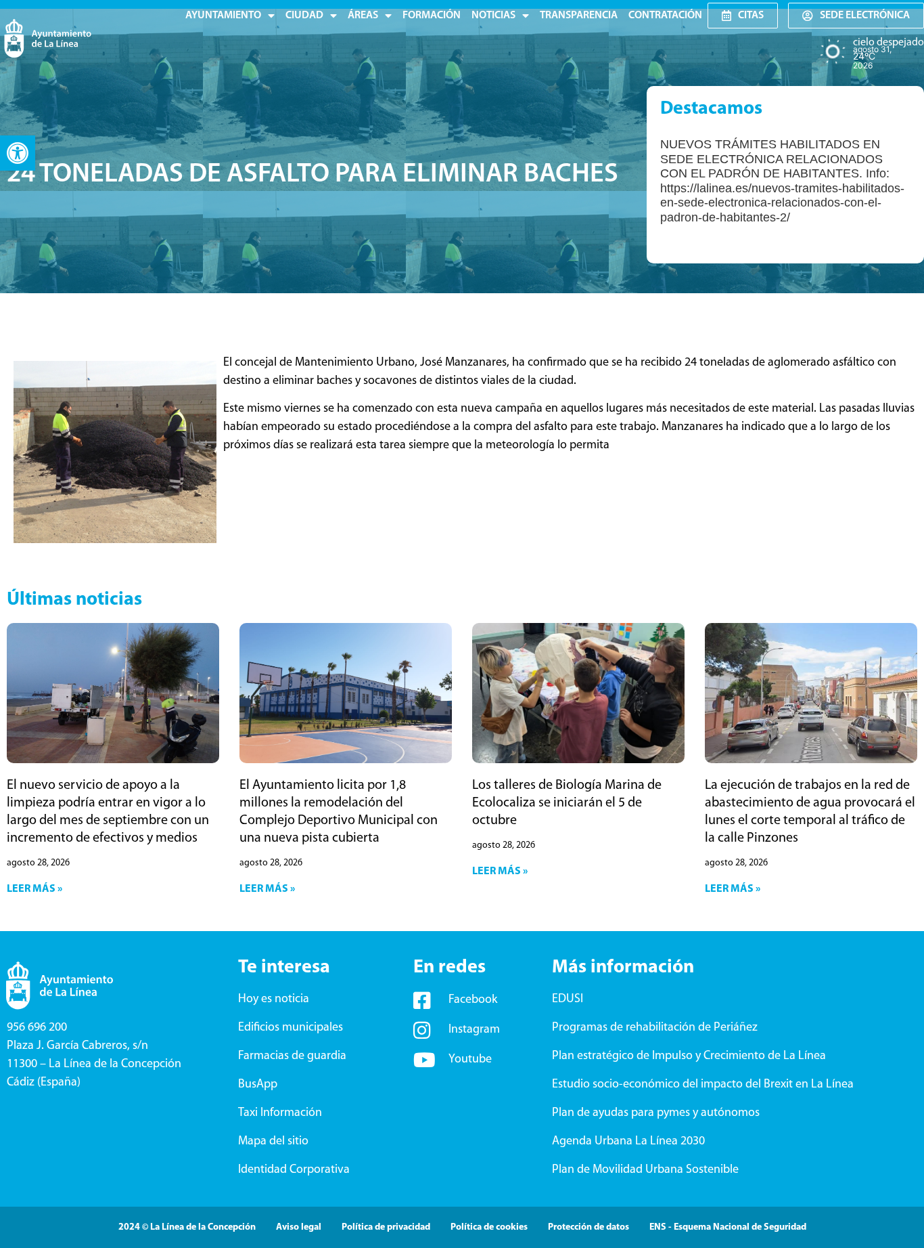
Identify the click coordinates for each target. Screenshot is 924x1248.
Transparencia (579, 15)
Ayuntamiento (223, 15)
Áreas (363, 15)
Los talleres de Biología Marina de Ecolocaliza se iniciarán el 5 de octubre (567, 803)
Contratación (665, 15)
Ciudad (304, 15)
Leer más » (34, 889)
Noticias (493, 15)
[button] (17, 153)
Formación (431, 15)
